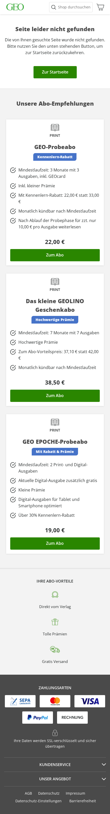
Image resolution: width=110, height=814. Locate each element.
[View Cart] (99, 7)
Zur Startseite (55, 72)
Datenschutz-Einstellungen (38, 801)
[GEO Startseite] (15, 7)
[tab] (55, 765)
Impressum (75, 793)
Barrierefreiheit (82, 800)
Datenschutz (49, 793)
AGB (28, 793)
